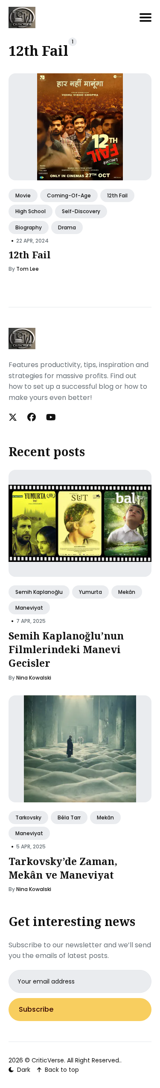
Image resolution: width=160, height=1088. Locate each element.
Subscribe (36, 1009)
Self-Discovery (81, 211)
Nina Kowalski (33, 677)
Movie (23, 195)
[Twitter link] (14, 417)
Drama (67, 227)
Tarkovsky (28, 817)
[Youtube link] (51, 417)
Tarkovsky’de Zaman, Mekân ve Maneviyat (63, 868)
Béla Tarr (69, 817)
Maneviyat (29, 607)
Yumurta (90, 592)
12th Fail (117, 195)
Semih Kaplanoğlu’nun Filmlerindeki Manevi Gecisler (66, 649)
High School (30, 211)
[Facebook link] (32, 417)
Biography (28, 227)
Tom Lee (27, 268)
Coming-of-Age (69, 195)
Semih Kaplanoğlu (39, 592)
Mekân (126, 592)
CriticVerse (48, 1060)
